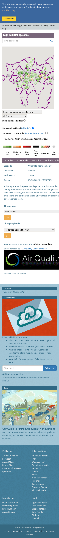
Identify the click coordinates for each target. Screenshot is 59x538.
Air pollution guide (40, 465)
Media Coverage (40, 477)
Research (36, 468)
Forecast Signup (40, 487)
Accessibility (26, 531)
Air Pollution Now (10, 455)
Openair (36, 518)
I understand (9, 18)
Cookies (37, 531)
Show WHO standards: (23, 133)
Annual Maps (8, 462)
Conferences (38, 484)
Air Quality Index (39, 490)
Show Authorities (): (17, 128)
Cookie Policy (8, 10)
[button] (28, 68)
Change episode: (12, 223)
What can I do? (39, 462)
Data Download (39, 505)
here (11, 362)
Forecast (6, 458)
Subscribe (50, 368)
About (15, 531)
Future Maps (8, 465)
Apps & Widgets (39, 502)
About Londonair (40, 455)
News (34, 474)
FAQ (34, 458)
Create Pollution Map (12, 468)
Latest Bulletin (9, 508)
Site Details (22, 160)
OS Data (25, 128)
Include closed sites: (12, 120)
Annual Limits (8, 511)
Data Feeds (37, 511)
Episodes (6, 471)
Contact (7, 531)
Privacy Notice (48, 531)
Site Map (29, 534)
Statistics (36, 160)
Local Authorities (10, 502)
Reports (36, 480)
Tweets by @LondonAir (13, 291)
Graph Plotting (39, 508)
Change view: (10, 205)
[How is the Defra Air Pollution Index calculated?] (7, 146)
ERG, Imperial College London (33, 528)
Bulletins (9, 160)
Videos (35, 471)
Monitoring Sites (10, 505)
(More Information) (35, 133)
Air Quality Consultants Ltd (35, 248)
